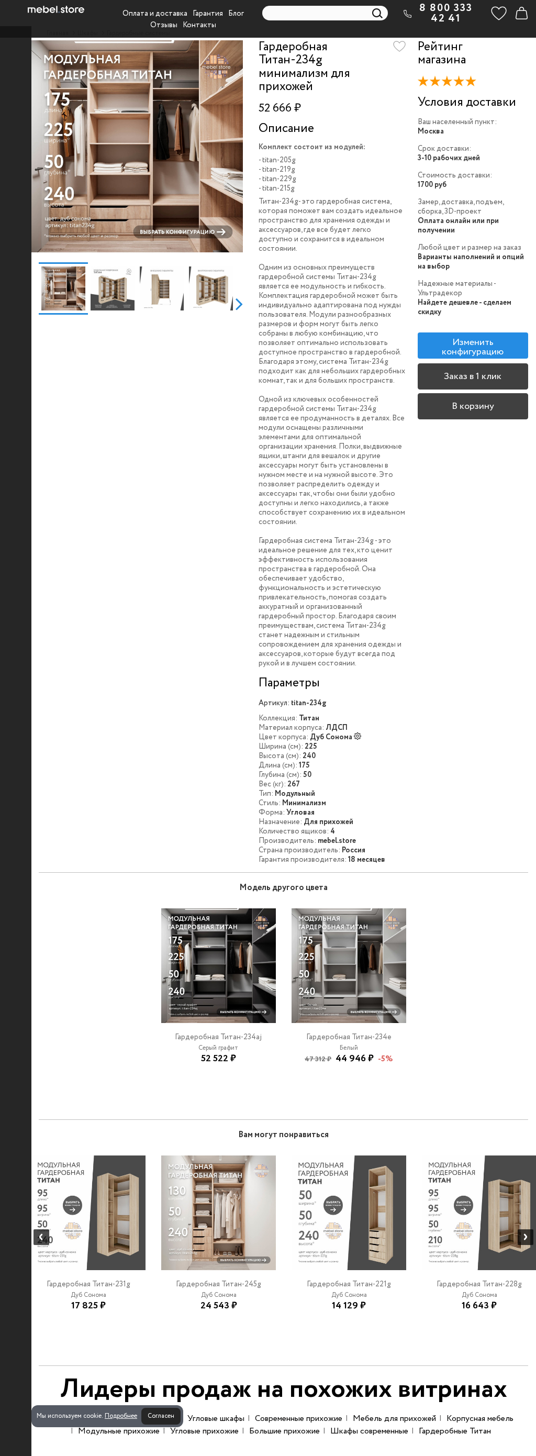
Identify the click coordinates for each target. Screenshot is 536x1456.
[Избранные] (499, 13)
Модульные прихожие (119, 1431)
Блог (236, 13)
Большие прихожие (284, 1431)
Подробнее (121, 1415)
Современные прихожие (298, 1419)
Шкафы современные (369, 1431)
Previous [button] (35, 303)
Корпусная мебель (479, 1419)
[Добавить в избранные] (399, 46)
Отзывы (163, 25)
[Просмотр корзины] (521, 13)
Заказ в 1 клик (472, 376)
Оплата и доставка (154, 13)
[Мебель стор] (56, 9)
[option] (137, 146)
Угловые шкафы (215, 1419)
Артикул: (274, 703)
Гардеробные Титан (455, 1431)
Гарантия (208, 13)
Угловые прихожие (204, 1431)
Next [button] (239, 303)
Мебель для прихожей (394, 1419)
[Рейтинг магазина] (450, 83)
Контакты (199, 25)
